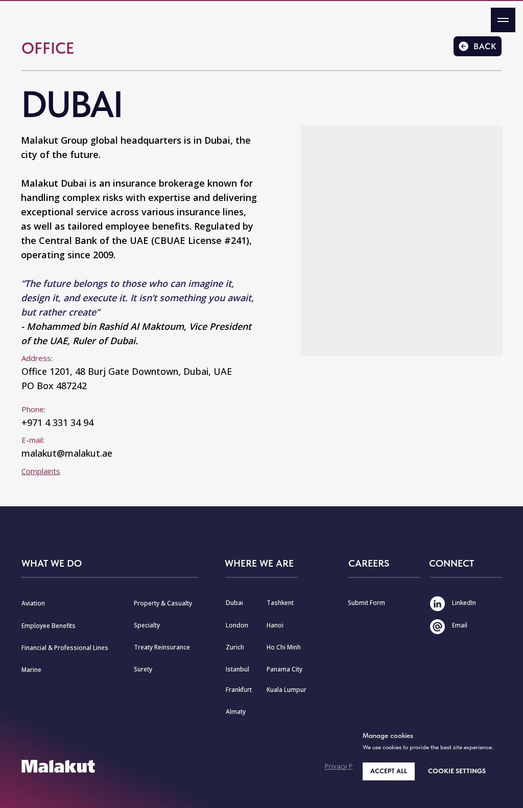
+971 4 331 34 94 (57, 422)
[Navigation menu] (503, 20)
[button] (40, 471)
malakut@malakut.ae (66, 453)
